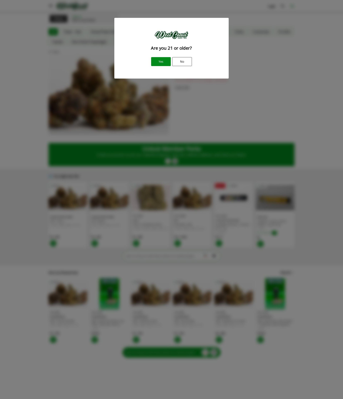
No (182, 62)
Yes (161, 62)
